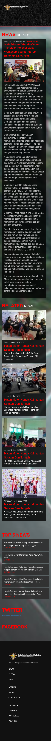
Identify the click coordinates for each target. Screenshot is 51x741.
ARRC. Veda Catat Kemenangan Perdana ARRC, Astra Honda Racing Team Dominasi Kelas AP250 (23, 514)
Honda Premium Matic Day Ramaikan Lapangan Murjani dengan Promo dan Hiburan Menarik (21, 409)
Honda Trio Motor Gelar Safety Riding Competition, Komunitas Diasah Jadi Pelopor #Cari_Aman (25, 593)
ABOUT (11, 692)
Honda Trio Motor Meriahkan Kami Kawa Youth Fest (24, 557)
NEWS (11, 669)
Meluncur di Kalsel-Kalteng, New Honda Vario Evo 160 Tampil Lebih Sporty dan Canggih (25, 545)
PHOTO (11, 674)
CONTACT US (14, 697)
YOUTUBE (12, 721)
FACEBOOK (13, 705)
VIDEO (11, 679)
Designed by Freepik (17, 724)
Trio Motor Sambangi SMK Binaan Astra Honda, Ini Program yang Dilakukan (22, 462)
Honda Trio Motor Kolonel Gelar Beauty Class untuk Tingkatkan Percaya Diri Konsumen (22, 356)
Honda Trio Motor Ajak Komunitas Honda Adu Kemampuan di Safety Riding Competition (23, 581)
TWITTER (12, 710)
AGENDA (12, 687)
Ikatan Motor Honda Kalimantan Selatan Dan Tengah (24, 348)
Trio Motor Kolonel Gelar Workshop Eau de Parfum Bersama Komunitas (20, 51)
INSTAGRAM (13, 715)
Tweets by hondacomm (11, 615)
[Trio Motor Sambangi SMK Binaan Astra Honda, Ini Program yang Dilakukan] (24, 432)
